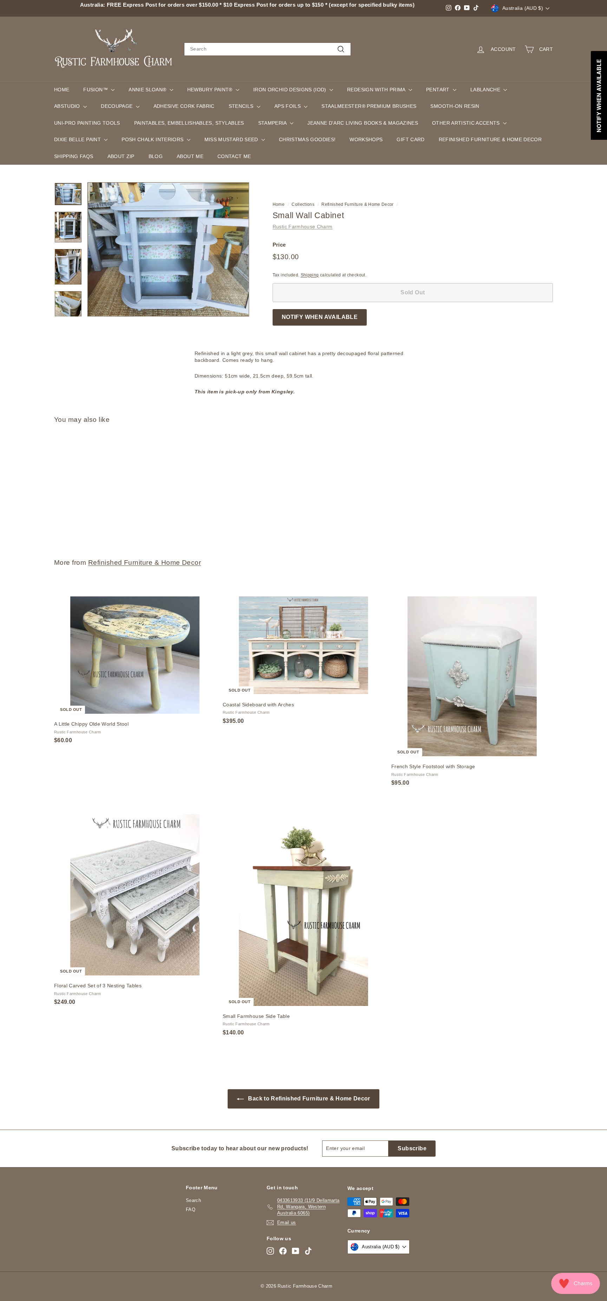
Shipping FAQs (73, 156)
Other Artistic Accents (466, 123)
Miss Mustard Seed (232, 139)
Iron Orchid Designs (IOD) (290, 89)
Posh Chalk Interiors (153, 139)
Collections (303, 204)
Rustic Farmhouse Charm (303, 226)
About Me (190, 156)
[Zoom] (168, 249)
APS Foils (288, 106)
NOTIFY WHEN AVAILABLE (320, 317)
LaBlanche (486, 89)
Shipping (310, 274)
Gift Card (410, 139)
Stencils (242, 106)
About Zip (121, 156)
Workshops (366, 139)
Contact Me (234, 156)
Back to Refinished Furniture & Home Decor (308, 1098)
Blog (156, 156)
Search (193, 1200)
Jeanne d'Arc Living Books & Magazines (362, 123)
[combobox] (267, 49)
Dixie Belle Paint (78, 139)
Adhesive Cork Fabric (184, 106)
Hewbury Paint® (210, 89)
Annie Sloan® (148, 89)
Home (61, 89)
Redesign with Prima (377, 89)
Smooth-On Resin (454, 106)
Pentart (438, 89)
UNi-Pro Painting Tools (87, 123)
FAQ (190, 1209)
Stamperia (273, 123)
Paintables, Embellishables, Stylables (189, 123)
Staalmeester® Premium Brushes (368, 106)
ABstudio (67, 106)
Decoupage (117, 106)
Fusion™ (96, 89)
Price (279, 244)
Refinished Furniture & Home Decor (490, 139)
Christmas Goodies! (307, 139)
